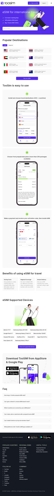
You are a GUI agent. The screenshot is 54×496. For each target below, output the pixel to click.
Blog (20, 473)
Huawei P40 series (9, 337)
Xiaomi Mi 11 (31, 337)
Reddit (6, 471)
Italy (4, 453)
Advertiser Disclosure (33, 491)
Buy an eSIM (27, 78)
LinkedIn (6, 475)
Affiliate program (23, 479)
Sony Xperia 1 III (8, 340)
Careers (21, 475)
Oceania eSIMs (23, 457)
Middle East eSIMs (23, 451)
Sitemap (21, 477)
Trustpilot (6, 483)
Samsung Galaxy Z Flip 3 (22, 340)
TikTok (6, 481)
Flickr (5, 485)
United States (6, 447)
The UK (4, 449)
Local (5, 45)
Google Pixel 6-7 (8, 333)
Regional (11, 45)
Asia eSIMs (22, 453)
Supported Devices (41, 447)
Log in (44, 3)
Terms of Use (42, 491)
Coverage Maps (40, 449)
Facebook (6, 479)
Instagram (6, 477)
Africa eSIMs (22, 461)
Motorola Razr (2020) (39, 333)
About (20, 469)
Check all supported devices (27, 346)
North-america (23, 449)
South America (23, 455)
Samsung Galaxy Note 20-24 (38, 330)
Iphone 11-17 (7, 330)
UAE (3, 457)
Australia (5, 455)
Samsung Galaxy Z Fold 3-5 (23, 333)
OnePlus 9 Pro (21, 337)
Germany (5, 459)
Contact (21, 471)
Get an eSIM (34, 3)
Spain (4, 451)
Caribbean (22, 459)
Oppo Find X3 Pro (42, 337)
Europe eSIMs (22, 447)
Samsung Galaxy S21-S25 (20, 330)
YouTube (6, 469)
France (4, 461)
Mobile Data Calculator (42, 451)
